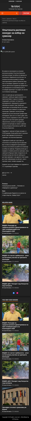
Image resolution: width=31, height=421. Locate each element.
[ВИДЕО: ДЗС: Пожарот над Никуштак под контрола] (15, 273)
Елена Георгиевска (9, 40)
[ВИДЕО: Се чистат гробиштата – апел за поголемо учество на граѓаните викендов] (15, 245)
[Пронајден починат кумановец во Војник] (15, 396)
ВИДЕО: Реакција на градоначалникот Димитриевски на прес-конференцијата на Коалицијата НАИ (15, 228)
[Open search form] (16, 13)
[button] (2, 13)
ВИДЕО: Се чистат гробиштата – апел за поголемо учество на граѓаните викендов (15, 257)
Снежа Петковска (7, 233)
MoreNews (24, 417)
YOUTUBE (26, 13)
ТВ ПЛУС (15, 6)
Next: (14, 193)
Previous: (13, 186)
